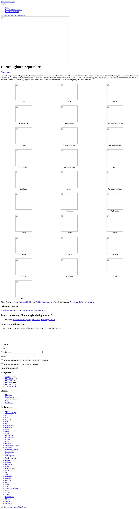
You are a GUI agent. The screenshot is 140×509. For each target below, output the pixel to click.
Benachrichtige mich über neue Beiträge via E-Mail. (21, 364)
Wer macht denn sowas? (13, 10)
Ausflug (8, 419)
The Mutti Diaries (9, 492)
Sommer (7, 491)
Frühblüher (9, 437)
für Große (8, 383)
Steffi (38, 302)
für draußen (46, 302)
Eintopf (7, 431)
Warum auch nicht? (12, 12)
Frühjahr (7, 439)
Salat (6, 486)
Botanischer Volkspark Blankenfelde (31, 310)
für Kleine (8, 384)
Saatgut (7, 484)
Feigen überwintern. (9, 310)
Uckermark (9, 497)
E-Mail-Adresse (7, 352)
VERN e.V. (9, 403)
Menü (3, 4)
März (6, 474)
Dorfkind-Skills (9, 425)
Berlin (6, 421)
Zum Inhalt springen (8, 2)
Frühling (7, 441)
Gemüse (7, 454)
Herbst (83, 302)
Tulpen (7, 494)
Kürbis (7, 470)
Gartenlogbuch (75, 302)
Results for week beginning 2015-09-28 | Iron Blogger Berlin (34, 320)
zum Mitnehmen (11, 386)
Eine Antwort (5, 72)
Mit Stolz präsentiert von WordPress (13, 507)
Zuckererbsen (8, 503)
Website (3, 356)
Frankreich (9, 435)
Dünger (7, 429)
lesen (6, 472)
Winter (7, 501)
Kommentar (5, 344)
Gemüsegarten (9, 456)
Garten (8, 443)
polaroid (8, 476)
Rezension (8, 480)
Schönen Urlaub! (12, 488)
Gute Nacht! (11, 458)
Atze (6, 417)
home (7, 8)
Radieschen (8, 478)
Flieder (7, 433)
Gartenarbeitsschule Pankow (12, 445)
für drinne (8, 381)
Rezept (7, 482)
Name (3, 348)
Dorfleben (8, 427)
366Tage (8, 377)
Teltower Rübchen (11, 399)
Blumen (7, 423)
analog (7, 415)
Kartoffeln (8, 464)
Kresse (7, 466)
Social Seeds (9, 397)
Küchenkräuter (10, 468)
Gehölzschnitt (9, 452)
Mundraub (8, 395)
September (90, 302)
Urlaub (8, 499)
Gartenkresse (8, 447)
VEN (7, 401)
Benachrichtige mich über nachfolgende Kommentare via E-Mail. (26, 360)
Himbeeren (8, 462)
